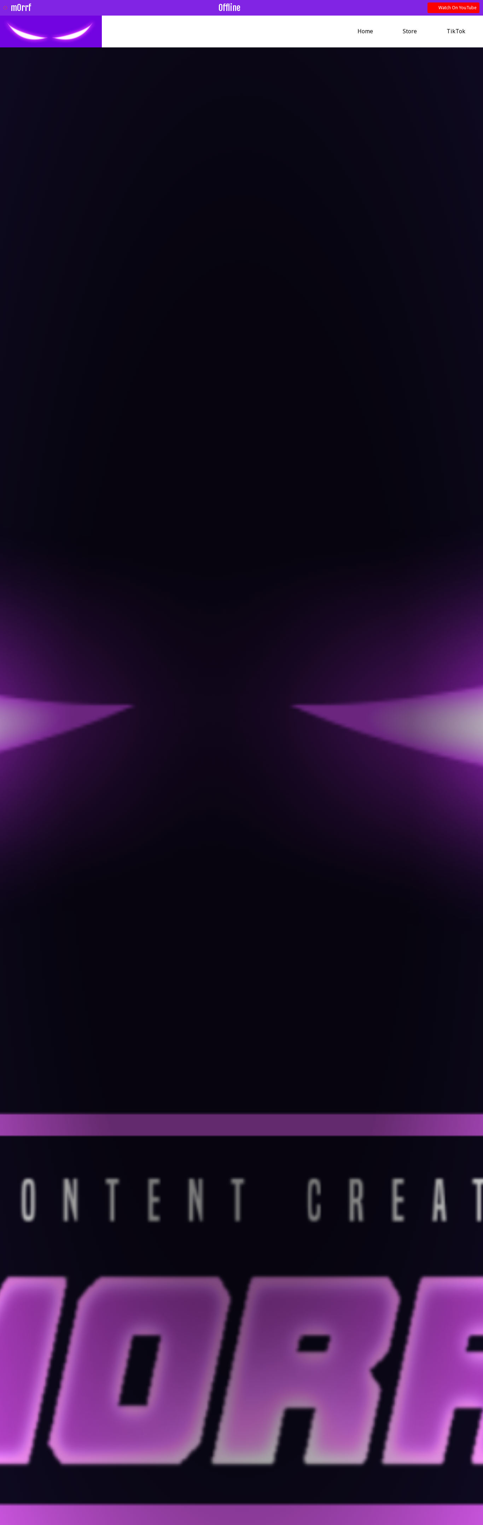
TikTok (456, 31)
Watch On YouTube (457, 8)
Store (410, 31)
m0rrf (21, 7)
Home (365, 31)
